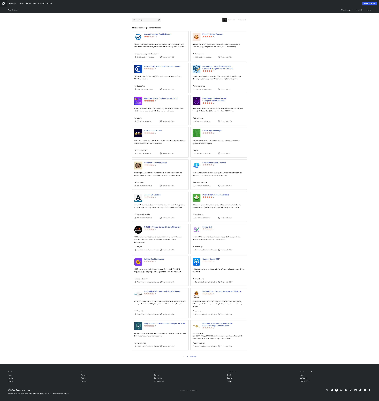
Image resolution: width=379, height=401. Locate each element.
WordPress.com (306, 372)
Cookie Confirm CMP (153, 130)
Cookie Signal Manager (212, 130)
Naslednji (193, 356)
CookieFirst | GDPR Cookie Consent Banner (162, 66)
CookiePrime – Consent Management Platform (221, 291)
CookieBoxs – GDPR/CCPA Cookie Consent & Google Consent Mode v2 (217, 67)
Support (156, 375)
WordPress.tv (159, 381)
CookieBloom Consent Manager (215, 195)
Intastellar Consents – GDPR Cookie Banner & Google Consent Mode (217, 324)
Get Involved (231, 372)
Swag (229, 381)
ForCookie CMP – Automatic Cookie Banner (162, 291)
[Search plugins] (159, 20)
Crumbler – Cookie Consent (155, 163)
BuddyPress (305, 381)
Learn (156, 372)
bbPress (303, 378)
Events (229, 375)
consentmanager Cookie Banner (157, 34)
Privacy (10, 381)
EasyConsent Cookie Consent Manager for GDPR (164, 323)
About (10, 372)
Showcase (84, 372)
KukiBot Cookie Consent (154, 259)
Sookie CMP (207, 227)
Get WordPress (369, 3)
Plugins (83, 378)
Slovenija (29, 390)
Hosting (10, 378)
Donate (230, 378)
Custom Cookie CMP (211, 259)
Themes (83, 375)
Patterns (83, 381)
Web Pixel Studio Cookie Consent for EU (161, 98)
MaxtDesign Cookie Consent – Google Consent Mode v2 (214, 99)
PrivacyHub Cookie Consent (214, 163)
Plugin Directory (13, 10)
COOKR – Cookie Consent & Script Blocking (162, 227)
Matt (302, 375)
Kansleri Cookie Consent (212, 34)
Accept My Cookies (152, 195)
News (10, 375)
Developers (158, 378)
